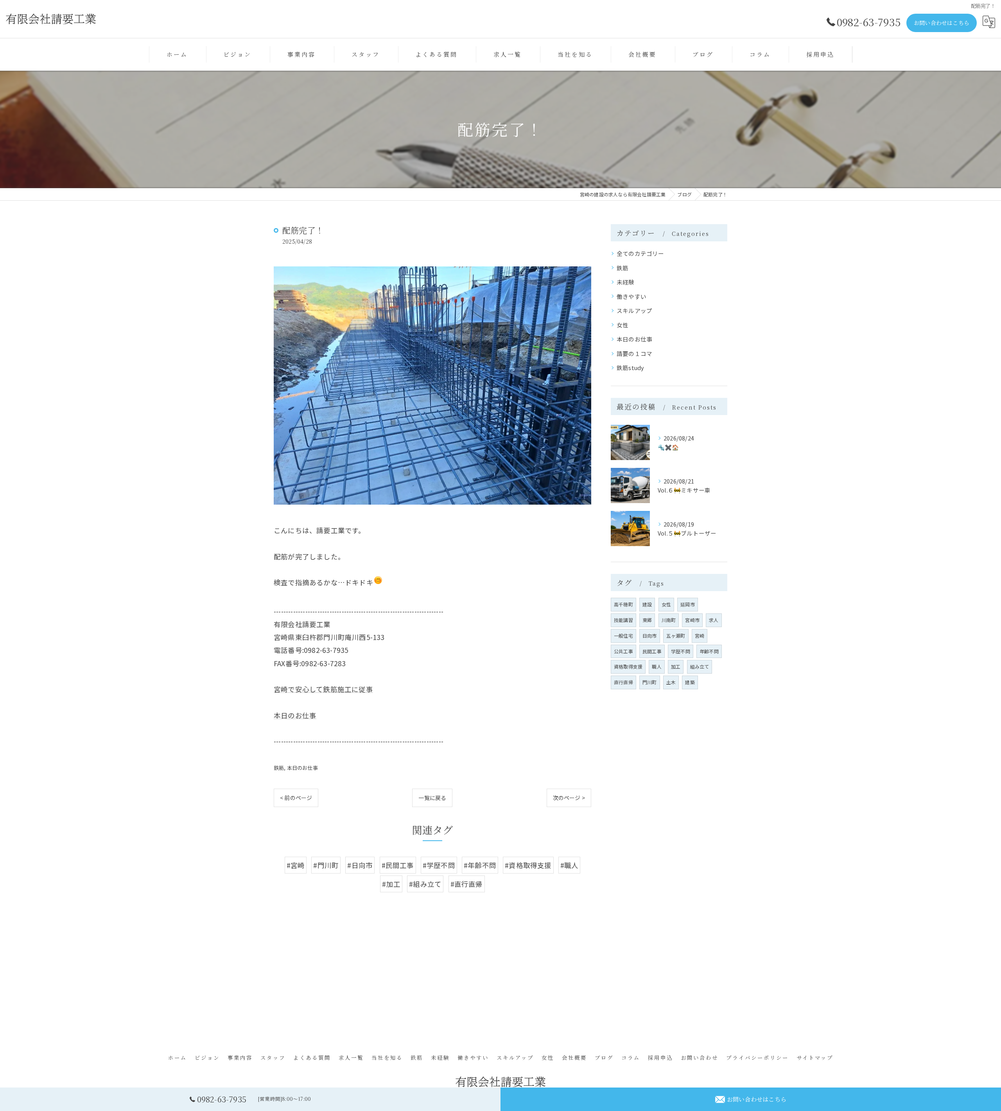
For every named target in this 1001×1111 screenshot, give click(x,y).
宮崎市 (692, 620)
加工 (675, 666)
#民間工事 (398, 865)
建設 (647, 604)
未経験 (626, 282)
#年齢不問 (480, 865)
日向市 (649, 635)
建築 (689, 682)
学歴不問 (680, 651)
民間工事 (652, 651)
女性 (622, 325)
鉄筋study (630, 367)
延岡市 (687, 604)
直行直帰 (623, 682)
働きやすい (631, 296)
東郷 (647, 620)
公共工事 (623, 651)
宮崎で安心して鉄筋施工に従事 (323, 689)
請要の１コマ (634, 353)
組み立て (699, 666)
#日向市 (360, 865)
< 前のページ (296, 798)
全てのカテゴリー (640, 253)
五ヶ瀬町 (675, 635)
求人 (713, 620)
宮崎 (699, 635)
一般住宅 (623, 635)
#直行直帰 (466, 884)
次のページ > (569, 798)
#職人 (569, 865)
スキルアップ (634, 310)
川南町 (669, 620)
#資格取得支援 (528, 865)
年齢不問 (709, 651)
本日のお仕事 (295, 715)
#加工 (391, 884)
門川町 (649, 682)
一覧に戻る (432, 798)
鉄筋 (279, 767)
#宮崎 (296, 865)
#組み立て (425, 884)
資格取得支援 (628, 666)
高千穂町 (623, 604)
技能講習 (623, 620)
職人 (656, 666)
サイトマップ (814, 1057)
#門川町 (326, 865)
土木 (671, 682)
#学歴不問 (439, 865)
